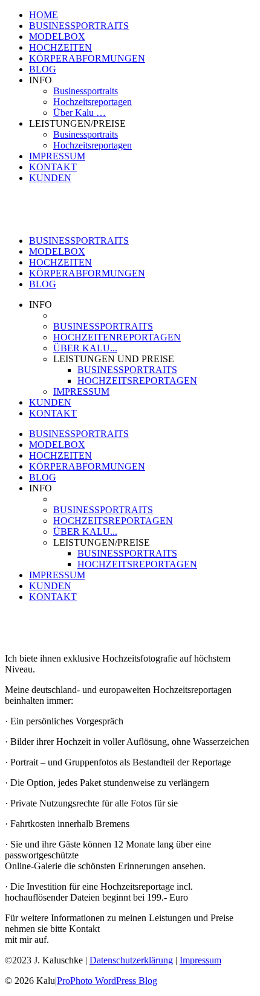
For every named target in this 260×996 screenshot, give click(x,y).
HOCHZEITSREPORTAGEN (137, 380)
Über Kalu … (79, 112)
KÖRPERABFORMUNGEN (87, 58)
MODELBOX (57, 36)
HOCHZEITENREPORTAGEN (117, 337)
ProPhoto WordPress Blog (107, 980)
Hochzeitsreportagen (92, 102)
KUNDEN (50, 178)
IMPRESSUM (57, 156)
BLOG (42, 69)
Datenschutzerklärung (131, 960)
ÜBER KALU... (85, 348)
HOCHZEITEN (60, 47)
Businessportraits (85, 91)
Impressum (200, 960)
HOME (43, 15)
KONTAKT (53, 167)
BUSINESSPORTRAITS (79, 26)
